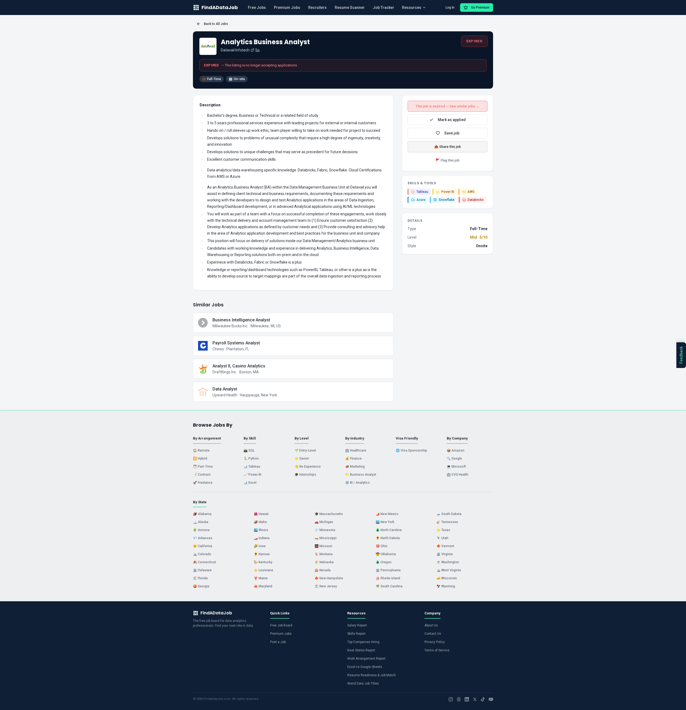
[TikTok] (483, 699)
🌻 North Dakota (388, 538)
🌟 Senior (301, 458)
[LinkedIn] (467, 699)
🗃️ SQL (249, 450)
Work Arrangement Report (366, 658)
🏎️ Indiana (262, 538)
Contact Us (432, 634)
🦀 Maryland (263, 586)
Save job (451, 133)
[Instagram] (451, 699)
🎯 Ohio (381, 546)
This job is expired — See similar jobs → (447, 106)
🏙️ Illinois (261, 530)
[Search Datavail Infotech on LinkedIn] (257, 50)
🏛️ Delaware (202, 570)
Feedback (681, 355)
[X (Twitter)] (475, 699)
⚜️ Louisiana (263, 570)
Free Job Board (281, 625)
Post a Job (278, 642)
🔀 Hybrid (200, 458)
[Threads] (459, 699)
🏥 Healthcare (355, 450)
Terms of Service (436, 650)
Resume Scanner (350, 7)
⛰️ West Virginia (449, 570)
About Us (431, 625)
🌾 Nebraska (324, 562)
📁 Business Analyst (360, 474)
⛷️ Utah (442, 538)
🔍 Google (454, 458)
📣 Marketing (355, 466)
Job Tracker (383, 7)
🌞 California (202, 546)
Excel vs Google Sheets (364, 667)
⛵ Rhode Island (388, 578)
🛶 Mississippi (326, 538)
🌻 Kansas (262, 554)
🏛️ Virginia (445, 554)
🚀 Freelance (202, 482)
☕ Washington (448, 562)
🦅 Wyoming (446, 586)
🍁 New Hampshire (329, 578)
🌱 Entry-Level (305, 450)
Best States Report (361, 650)
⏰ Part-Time (203, 466)
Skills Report (356, 634)
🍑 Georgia (201, 586)
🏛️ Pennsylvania (388, 570)
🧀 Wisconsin (447, 578)
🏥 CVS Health (457, 474)
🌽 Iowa (260, 546)
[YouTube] (491, 699)
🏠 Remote (201, 450)
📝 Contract (202, 474)
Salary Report (357, 625)
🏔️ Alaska (200, 522)
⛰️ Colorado (202, 554)
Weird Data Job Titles (363, 683)
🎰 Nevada (323, 570)
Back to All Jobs (216, 24)
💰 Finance (353, 458)
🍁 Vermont (445, 546)
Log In (450, 7)
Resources (411, 7)
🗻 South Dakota (449, 514)
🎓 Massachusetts (329, 514)
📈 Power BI (252, 474)
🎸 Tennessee (447, 522)
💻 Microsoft (456, 466)
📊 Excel (250, 482)
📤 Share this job (447, 147)
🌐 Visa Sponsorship (411, 450)
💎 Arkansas (202, 538)
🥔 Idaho (260, 522)
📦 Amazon (455, 450)
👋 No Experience (307, 466)
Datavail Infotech (235, 50)
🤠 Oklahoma (386, 554)
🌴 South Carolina (389, 586)
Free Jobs (257, 7)
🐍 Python (251, 458)
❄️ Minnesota (325, 530)
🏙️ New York (385, 522)
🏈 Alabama (202, 514)
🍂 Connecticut (204, 562)
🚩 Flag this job (447, 160)
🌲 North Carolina (389, 530)
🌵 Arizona (201, 530)
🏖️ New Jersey (326, 586)
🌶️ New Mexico (387, 514)
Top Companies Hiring (363, 642)
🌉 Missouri (323, 546)
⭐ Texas (443, 530)
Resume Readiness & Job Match (371, 675)
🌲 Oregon (384, 562)
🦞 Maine (261, 578)
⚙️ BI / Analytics (357, 482)
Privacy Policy (434, 642)
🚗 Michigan (324, 522)
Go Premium (480, 7)
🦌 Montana (324, 554)
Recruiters (317, 7)
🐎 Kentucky (263, 562)
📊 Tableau (252, 466)
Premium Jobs (287, 7)
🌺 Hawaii (261, 514)
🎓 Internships (305, 474)
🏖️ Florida (200, 578)
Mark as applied (452, 120)
